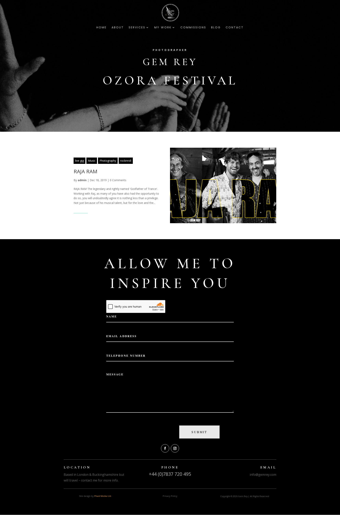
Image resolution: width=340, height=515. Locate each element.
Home (101, 27)
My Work (163, 27)
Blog (216, 27)
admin (82, 180)
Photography (108, 160)
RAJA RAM (85, 171)
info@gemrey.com (263, 474)
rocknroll (125, 160)
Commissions (193, 27)
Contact (235, 27)
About (118, 27)
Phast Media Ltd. (103, 495)
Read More (81, 210)
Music (91, 160)
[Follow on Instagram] (175, 448)
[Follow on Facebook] (165, 448)
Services (137, 27)
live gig (79, 160)
